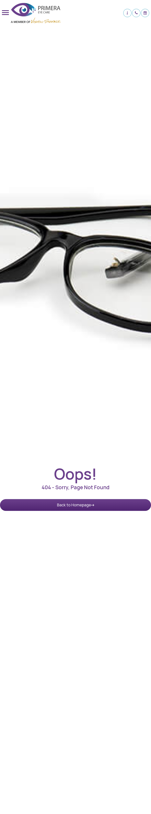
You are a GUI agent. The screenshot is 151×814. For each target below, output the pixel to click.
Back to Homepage (74, 505)
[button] (127, 13)
